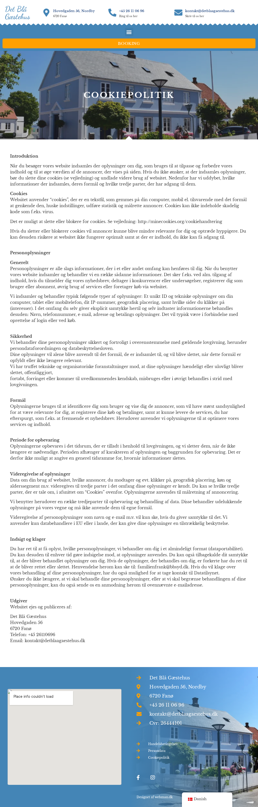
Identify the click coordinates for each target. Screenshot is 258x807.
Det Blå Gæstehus (17, 12)
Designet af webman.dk (155, 797)
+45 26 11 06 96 (131, 11)
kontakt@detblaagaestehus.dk (210, 11)
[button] (129, 32)
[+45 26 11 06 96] (112, 13)
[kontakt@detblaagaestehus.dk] (178, 13)
